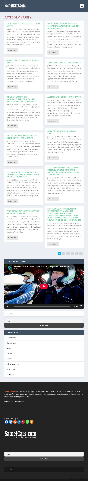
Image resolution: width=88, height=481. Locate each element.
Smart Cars (18, 31)
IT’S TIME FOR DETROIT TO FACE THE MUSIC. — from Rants (23, 212)
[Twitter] (11, 422)
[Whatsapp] (27, 422)
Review (30, 29)
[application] (44, 286)
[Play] (7, 306)
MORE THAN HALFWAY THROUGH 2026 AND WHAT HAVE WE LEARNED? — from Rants (63, 26)
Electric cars (19, 29)
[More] (31, 422)
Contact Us (8, 402)
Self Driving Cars (13, 364)
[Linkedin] (19, 422)
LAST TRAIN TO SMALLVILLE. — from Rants (23, 25)
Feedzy (83, 478)
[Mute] (77, 306)
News (25, 29)
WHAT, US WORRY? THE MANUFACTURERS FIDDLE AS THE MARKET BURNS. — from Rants (21, 99)
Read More (12, 50)
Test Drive (25, 31)
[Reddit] (15, 422)
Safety (34, 29)
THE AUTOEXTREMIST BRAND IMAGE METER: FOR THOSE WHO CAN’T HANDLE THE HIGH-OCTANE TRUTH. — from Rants (63, 171)
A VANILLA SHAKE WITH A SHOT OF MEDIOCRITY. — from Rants (22, 137)
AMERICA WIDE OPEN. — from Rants (64, 97)
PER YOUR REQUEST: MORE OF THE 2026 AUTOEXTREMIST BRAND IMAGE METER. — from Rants (23, 174)
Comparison (11, 338)
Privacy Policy (19, 402)
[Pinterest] (23, 422)
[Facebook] (6, 422)
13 (76, 254)
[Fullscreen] (81, 306)
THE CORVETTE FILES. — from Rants (64, 62)
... (72, 254)
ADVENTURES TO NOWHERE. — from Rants (23, 61)
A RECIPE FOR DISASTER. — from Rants (61, 132)
